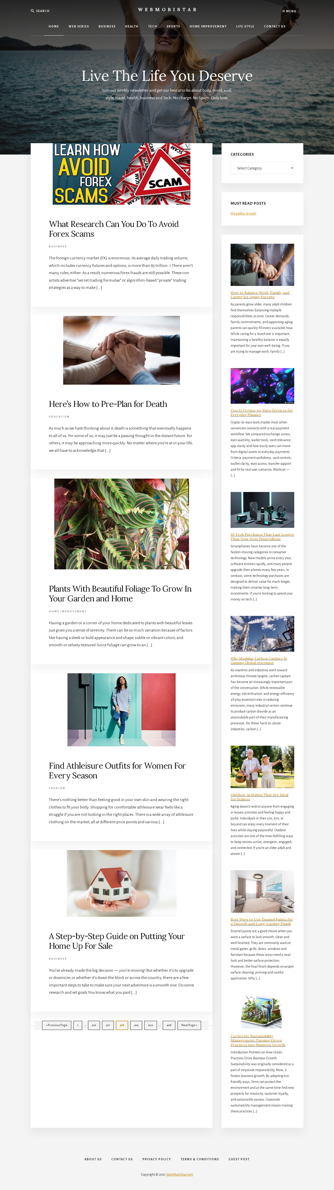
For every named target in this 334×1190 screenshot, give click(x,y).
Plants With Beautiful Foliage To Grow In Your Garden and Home (120, 593)
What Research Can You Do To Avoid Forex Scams (114, 229)
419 (137, 1025)
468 (169, 1025)
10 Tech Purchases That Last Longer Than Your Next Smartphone (262, 536)
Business (58, 246)
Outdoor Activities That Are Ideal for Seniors (259, 796)
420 (151, 1025)
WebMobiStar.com (179, 1174)
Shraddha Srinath (243, 213)
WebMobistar (168, 9)
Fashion (57, 788)
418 (123, 1025)
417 (109, 1025)
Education (59, 416)
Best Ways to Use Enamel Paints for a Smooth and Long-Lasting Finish (262, 921)
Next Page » (189, 1026)
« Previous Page (56, 1026)
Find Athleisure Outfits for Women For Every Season (117, 770)
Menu (291, 11)
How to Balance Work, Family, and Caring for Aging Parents (260, 294)
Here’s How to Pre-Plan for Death (108, 404)
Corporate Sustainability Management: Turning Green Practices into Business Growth (258, 1040)
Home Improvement (68, 611)
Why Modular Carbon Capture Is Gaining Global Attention (259, 660)
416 (95, 1025)
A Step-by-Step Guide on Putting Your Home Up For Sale (117, 941)
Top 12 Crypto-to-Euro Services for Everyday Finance (262, 412)
